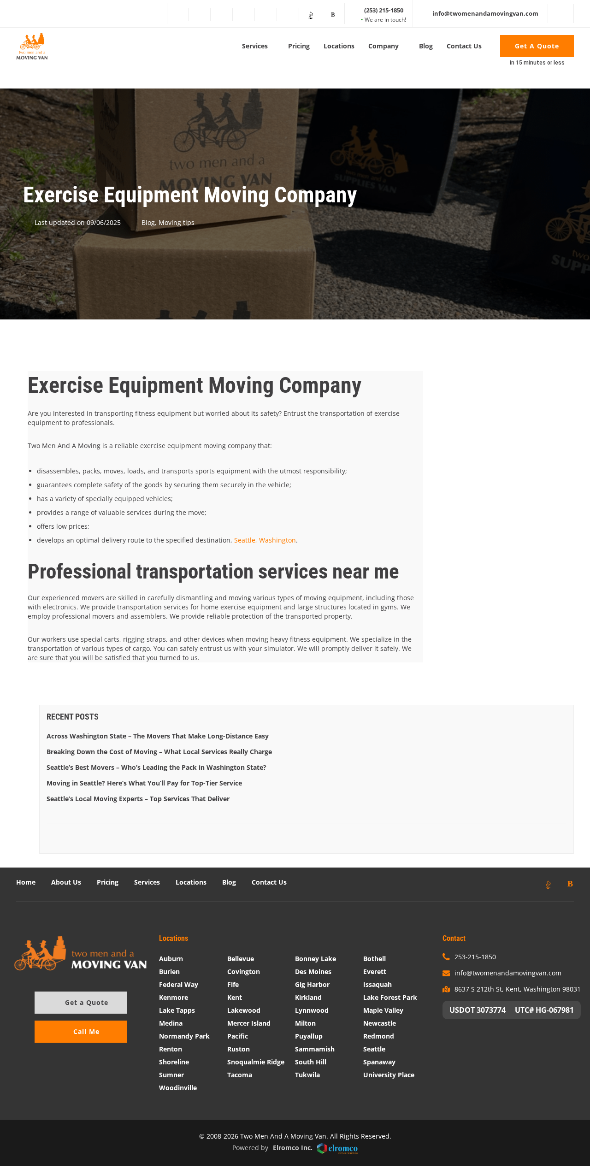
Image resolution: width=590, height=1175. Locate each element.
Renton (170, 1049)
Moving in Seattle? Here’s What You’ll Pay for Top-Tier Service (144, 783)
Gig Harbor (312, 984)
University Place (388, 1074)
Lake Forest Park (390, 997)
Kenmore (173, 997)
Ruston (238, 1049)
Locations (339, 45)
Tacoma (239, 1074)
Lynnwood (312, 1010)
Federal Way (178, 984)
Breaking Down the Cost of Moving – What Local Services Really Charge (159, 751)
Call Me (86, 1031)
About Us (66, 882)
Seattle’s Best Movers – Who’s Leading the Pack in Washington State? (156, 767)
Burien (169, 971)
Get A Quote (537, 45)
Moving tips (177, 222)
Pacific (237, 1036)
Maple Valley (383, 1010)
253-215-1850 (475, 956)
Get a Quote (86, 1002)
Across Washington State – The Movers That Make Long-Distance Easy (158, 736)
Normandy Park (184, 1036)
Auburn (171, 958)
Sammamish (315, 1049)
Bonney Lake (315, 958)
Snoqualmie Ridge (255, 1061)
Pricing (299, 45)
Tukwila (307, 1074)
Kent (234, 997)
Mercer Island (249, 1023)
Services (255, 45)
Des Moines (313, 971)
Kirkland (308, 997)
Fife (233, 984)
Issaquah (377, 984)
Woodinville (178, 1087)
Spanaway (379, 1061)
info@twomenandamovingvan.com (507, 972)
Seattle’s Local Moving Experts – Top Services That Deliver (138, 798)
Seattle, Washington (265, 540)
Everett (374, 971)
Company (383, 45)
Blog (426, 45)
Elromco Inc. (293, 1147)
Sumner (171, 1074)
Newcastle (379, 1023)
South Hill (310, 1061)
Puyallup (309, 1036)
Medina (171, 1023)
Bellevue (240, 958)
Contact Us (464, 45)
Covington (243, 971)
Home (25, 882)
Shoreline (174, 1061)
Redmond (378, 1036)
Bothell (374, 958)
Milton (305, 1023)
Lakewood (243, 1010)
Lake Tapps (177, 1010)
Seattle (374, 1049)
